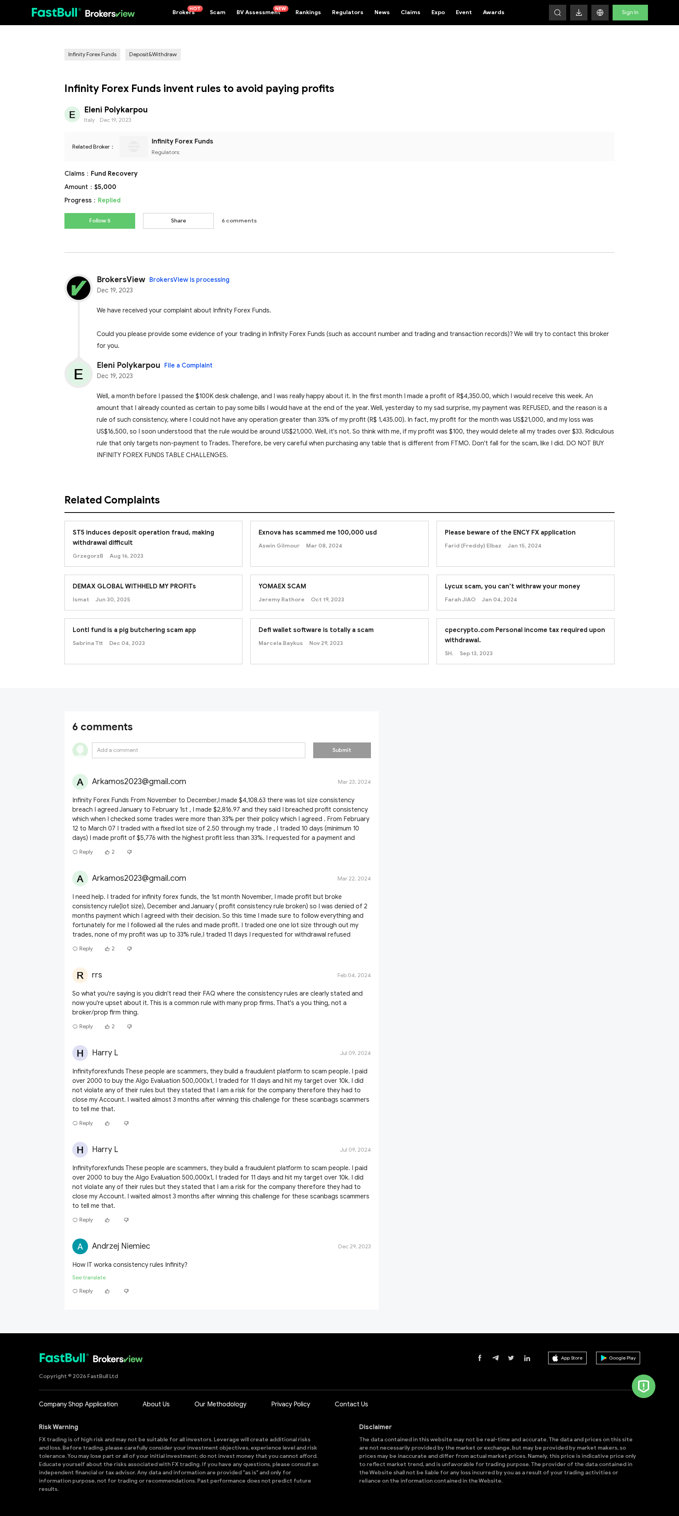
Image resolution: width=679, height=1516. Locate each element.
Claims (410, 12)
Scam (218, 12)
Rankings (308, 12)
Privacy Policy (290, 1404)
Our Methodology (220, 1404)
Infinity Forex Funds (92, 54)
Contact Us (351, 1404)
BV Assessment (261, 11)
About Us (156, 1404)
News (382, 12)
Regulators (347, 12)
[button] (600, 12)
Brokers (187, 11)
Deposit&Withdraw (153, 54)
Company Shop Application (78, 1404)
